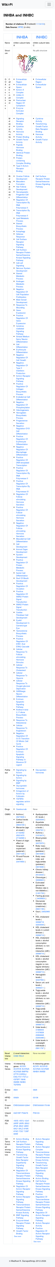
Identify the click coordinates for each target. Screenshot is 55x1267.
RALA (21, 1055)
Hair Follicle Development (21, 188)
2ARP (15, 1123)
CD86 (15, 1055)
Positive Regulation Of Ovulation (22, 586)
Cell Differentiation (22, 345)
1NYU (21, 1120)
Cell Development (21, 545)
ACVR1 (23, 1066)
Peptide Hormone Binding (20, 147)
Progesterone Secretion (21, 422)
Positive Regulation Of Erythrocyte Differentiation (22, 440)
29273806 (20, 816)
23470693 (20, 861)
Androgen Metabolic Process (20, 284)
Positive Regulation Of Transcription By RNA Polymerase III (23, 486)
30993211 (40, 987)
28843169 (20, 824)
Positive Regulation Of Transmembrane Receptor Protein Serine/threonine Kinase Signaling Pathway (43, 1202)
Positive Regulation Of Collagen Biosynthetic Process (22, 389)
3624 (15, 1089)
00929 (16, 1097)
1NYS (15, 1120)
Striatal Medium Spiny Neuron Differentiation (22, 339)
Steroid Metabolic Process (20, 276)
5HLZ (20, 1128)
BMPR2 (25, 1071)
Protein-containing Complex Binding (23, 160)
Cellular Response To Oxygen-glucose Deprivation (23, 684)
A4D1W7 (17, 1113)
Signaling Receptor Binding (20, 121)
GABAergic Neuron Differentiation (22, 694)
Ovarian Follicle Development (22, 177)
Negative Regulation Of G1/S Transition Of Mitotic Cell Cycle (22, 738)
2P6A (15, 1126)
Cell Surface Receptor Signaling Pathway (21, 243)
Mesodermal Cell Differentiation (23, 540)
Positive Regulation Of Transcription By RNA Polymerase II (23, 473)
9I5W (15, 1133)
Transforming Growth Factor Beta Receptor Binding (42, 127)
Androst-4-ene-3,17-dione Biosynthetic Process (22, 713)
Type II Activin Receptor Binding (22, 168)
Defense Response (20, 235)
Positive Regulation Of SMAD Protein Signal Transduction (22, 596)
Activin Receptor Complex (43, 1148)
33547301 (40, 830)
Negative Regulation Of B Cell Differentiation (23, 429)
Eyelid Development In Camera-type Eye (22, 624)
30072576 (40, 843)
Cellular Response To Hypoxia (21, 675)
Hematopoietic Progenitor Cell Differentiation (22, 195)
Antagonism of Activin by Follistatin (22, 793)
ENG (15, 1076)
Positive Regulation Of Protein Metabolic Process (22, 565)
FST (20, 1076)
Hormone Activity (20, 133)
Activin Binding (22, 1139)
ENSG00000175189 (41, 1105)
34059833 (41, 898)
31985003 (40, 1029)
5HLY (15, 1128)
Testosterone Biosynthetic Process (21, 633)
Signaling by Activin (21, 771)
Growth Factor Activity (22, 141)
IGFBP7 (16, 1079)
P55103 (36, 1113)
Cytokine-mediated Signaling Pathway (20, 330)
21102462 (20, 832)
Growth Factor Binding (22, 1232)
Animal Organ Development (22, 550)
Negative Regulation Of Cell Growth (22, 357)
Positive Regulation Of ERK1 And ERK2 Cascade (22, 642)
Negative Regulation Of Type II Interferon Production (22, 368)
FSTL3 (25, 1076)
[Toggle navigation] (49, 4)
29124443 (40, 874)
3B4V (21, 1126)
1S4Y (26, 1120)
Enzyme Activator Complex (20, 111)
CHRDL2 (22, 1074)
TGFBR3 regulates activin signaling (23, 801)
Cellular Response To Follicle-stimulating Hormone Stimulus (21, 656)
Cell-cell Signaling (20, 264)
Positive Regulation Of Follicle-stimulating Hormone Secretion (22, 514)
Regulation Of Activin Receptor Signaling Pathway (23, 1190)
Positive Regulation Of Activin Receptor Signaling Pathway (43, 1233)
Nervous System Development (23, 269)
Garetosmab (21, 809)
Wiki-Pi (7, 4)
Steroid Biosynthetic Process (21, 226)
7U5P (26, 1131)
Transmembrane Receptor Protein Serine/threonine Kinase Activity (23, 1208)
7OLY (21, 1131)
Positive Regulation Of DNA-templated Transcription (22, 461)
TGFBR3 (17, 1084)
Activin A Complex (20, 91)
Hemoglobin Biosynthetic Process (21, 415)
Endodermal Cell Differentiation (23, 398)
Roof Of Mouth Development (22, 579)
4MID (26, 1126)
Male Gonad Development (21, 301)
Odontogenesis (22, 410)
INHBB (16, 1082)
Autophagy (20, 231)
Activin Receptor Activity (43, 1224)
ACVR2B (17, 1071)
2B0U (26, 1123)
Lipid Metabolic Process (22, 219)
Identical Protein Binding (23, 154)
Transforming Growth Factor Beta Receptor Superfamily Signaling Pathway (22, 1161)
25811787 (40, 1048)
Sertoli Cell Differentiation (22, 574)
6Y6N (26, 1128)
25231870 (20, 835)
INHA (23, 1079)
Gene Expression (21, 311)
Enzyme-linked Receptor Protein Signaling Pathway (23, 1224)
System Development (21, 556)
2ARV (21, 1123)
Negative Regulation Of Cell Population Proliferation (22, 293)
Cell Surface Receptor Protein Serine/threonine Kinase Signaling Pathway (23, 255)
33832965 (46, 911)
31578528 (40, 1032)
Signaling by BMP (21, 781)
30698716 (40, 922)
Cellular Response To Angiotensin (21, 728)
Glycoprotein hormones (21, 787)
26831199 (40, 908)
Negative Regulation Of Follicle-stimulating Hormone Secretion (22, 530)
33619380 (40, 853)
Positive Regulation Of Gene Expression (22, 319)
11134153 (40, 24)
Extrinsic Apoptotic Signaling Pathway (20, 703)
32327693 (40, 979)
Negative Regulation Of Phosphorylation (23, 405)
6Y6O (15, 1131)
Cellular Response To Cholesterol (21, 667)
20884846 (40, 1035)
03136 (35, 1097)
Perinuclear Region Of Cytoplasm (21, 103)
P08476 (25, 1113)
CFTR (15, 1074)
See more (17, 1236)
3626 (35, 1089)
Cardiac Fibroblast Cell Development (22, 615)
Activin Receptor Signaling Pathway (23, 378)
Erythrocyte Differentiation (22, 351)
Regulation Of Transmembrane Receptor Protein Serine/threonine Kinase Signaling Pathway (23, 1177)
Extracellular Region (21, 80)
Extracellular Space (21, 85)
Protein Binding (22, 136)
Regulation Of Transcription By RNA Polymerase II (23, 203)
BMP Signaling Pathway (22, 1216)
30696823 (40, 880)
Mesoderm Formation (20, 182)
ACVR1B (17, 1068)
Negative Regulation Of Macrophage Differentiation (22, 450)
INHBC (41, 36)
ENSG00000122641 (21, 1105)
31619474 (40, 835)
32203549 (40, 819)
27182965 (20, 837)
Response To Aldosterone (21, 721)
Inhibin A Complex (20, 96)
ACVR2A (25, 1068)
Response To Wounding (21, 306)
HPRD (20, 27)
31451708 (40, 893)
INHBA (22, 36)
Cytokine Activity (20, 127)
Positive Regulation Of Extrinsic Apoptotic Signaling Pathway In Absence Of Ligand (22, 755)
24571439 (20, 853)
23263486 (40, 1037)
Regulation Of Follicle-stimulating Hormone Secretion (22, 499)
